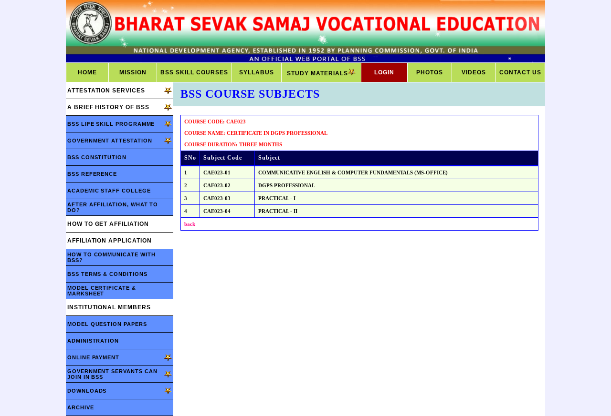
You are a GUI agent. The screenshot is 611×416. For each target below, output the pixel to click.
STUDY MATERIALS (317, 73)
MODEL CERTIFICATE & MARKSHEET (101, 290)
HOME (87, 72)
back (189, 224)
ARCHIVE (80, 407)
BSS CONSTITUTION (96, 157)
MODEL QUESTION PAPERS (107, 324)
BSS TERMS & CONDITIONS (107, 274)
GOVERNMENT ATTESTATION (109, 140)
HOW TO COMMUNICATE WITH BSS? (111, 257)
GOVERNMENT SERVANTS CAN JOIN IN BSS (112, 374)
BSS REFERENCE (92, 174)
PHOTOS (429, 72)
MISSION (133, 72)
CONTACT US (520, 72)
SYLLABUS (256, 72)
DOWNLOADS (86, 391)
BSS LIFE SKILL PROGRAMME (111, 124)
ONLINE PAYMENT (93, 357)
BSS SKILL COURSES (194, 72)
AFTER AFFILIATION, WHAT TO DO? (112, 207)
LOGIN (384, 72)
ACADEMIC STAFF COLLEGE (109, 190)
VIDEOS (474, 72)
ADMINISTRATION (93, 341)
